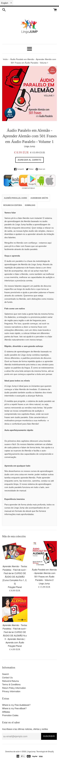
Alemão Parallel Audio (15, 198)
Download (30, 205)
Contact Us (7, 677)
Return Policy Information (14, 687)
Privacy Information (11, 691)
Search (5, 673)
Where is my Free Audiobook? (16, 704)
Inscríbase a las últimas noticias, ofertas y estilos (25, 728)
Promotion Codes (10, 715)
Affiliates (6, 711)
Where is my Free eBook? (14, 708)
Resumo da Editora (12, 205)
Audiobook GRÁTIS (39, 198)
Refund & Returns (10, 680)
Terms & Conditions (11, 684)
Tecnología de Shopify (45, 751)
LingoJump (31, 751)
